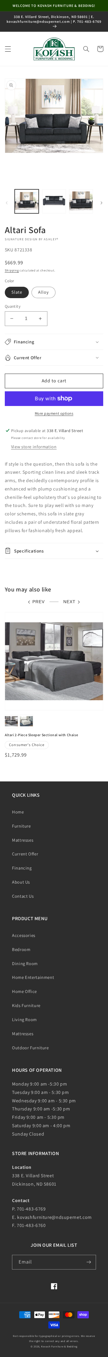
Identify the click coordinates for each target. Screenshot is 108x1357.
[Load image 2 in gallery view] (54, 201)
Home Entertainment (33, 977)
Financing (22, 868)
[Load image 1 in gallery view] (27, 201)
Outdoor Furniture (30, 1047)
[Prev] (6, 202)
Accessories (23, 935)
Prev (38, 602)
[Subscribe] (89, 1262)
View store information (34, 446)
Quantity (12, 306)
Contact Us (23, 896)
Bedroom (21, 949)
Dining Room (25, 963)
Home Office (24, 991)
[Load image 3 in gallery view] (81, 201)
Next (69, 602)
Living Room (24, 1019)
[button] (8, 49)
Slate (16, 292)
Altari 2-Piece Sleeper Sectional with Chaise (41, 735)
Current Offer (25, 854)
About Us (21, 882)
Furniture (21, 826)
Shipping (12, 270)
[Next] (101, 202)
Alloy (43, 292)
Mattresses (22, 840)
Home (18, 812)
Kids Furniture (26, 1005)
